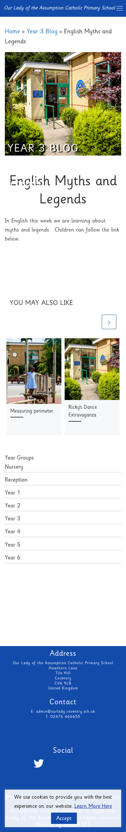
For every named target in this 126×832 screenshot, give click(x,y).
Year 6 (12, 558)
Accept (64, 819)
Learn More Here (93, 806)
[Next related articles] (109, 322)
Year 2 (12, 506)
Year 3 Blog (42, 32)
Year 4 (12, 532)
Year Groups (19, 458)
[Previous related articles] (93, 322)
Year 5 (12, 545)
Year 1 (12, 493)
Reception (16, 480)
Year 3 (12, 519)
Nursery (14, 467)
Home (12, 32)
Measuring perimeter (31, 411)
